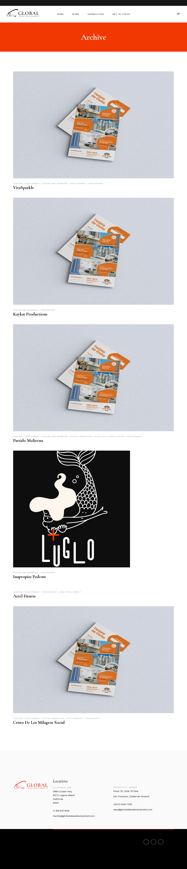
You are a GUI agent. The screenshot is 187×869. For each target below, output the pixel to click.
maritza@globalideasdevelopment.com (74, 816)
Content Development (27, 184)
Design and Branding (56, 184)
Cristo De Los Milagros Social (39, 722)
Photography (78, 184)
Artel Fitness (24, 596)
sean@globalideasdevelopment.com (132, 809)
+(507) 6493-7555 (122, 804)
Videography (96, 184)
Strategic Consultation (110, 436)
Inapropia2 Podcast (29, 576)
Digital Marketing (81, 436)
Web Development (70, 592)
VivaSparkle (23, 187)
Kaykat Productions (30, 314)
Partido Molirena (28, 440)
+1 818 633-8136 (61, 810)
